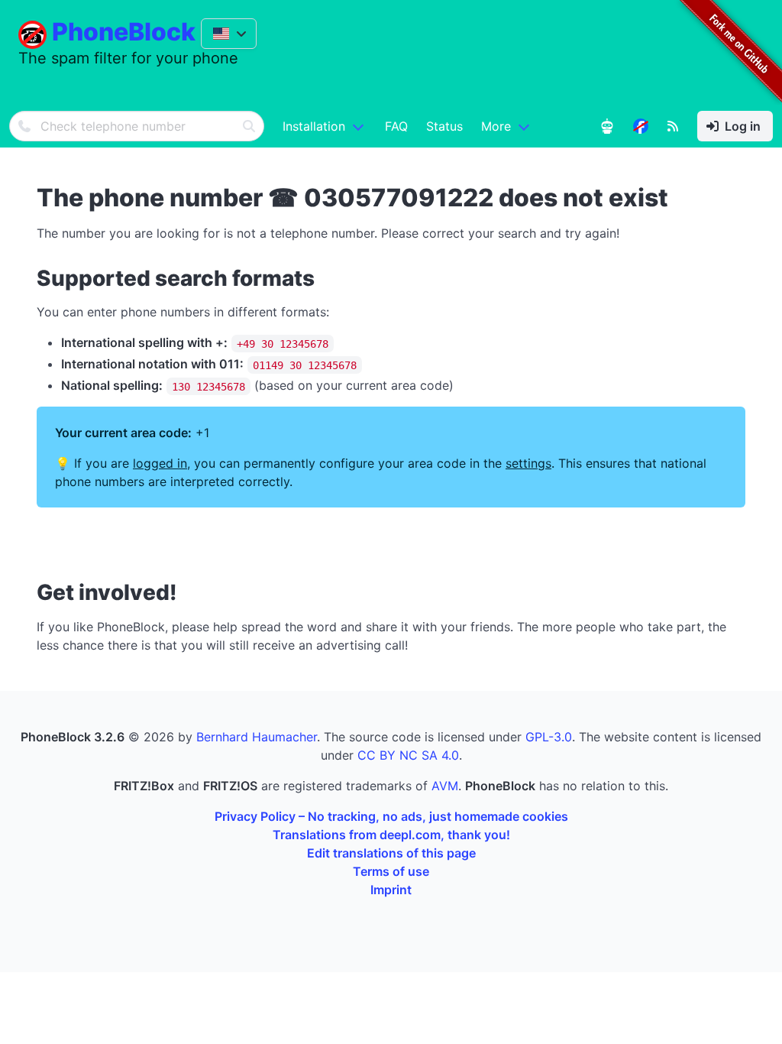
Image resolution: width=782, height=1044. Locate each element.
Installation (314, 126)
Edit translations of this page (391, 853)
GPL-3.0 (548, 736)
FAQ (396, 126)
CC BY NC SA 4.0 (408, 755)
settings (528, 463)
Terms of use (391, 871)
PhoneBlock (124, 32)
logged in (160, 463)
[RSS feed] (673, 126)
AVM (444, 785)
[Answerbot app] (607, 126)
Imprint (391, 889)
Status (444, 126)
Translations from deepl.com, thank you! (391, 834)
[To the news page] (641, 126)
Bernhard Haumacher (256, 736)
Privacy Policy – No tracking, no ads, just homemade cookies (391, 816)
